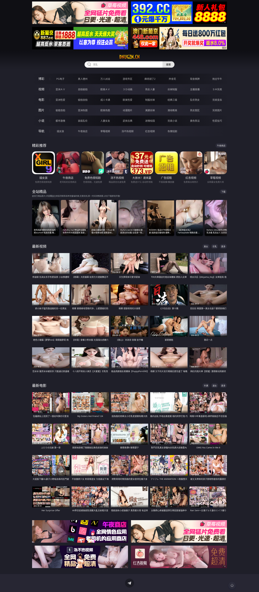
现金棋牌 (195, 79)
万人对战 (105, 79)
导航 (41, 131)
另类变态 (217, 99)
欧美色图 (105, 110)
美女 (206, 246)
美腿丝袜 (150, 110)
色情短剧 (172, 131)
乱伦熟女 (195, 99)
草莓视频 (105, 131)
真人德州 (83, 79)
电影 (41, 100)
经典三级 (172, 99)
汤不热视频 (128, 131)
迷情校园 (150, 120)
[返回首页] (232, 585)
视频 (41, 89)
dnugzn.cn (129, 57)
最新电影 (39, 385)
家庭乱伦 (83, 120)
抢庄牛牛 (217, 79)
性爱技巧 (217, 120)
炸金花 (172, 79)
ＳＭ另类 (217, 89)
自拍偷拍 (83, 89)
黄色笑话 (195, 120)
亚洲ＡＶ (60, 89)
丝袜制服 (172, 89)
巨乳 (215, 246)
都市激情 (60, 120)
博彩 (41, 79)
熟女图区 (195, 110)
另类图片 (217, 110)
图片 (41, 110)
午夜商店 (83, 131)
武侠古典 (127, 120)
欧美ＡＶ (105, 89)
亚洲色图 (83, 110)
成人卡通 (105, 99)
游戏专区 (127, 79)
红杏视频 (150, 131)
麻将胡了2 (149, 79)
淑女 (215, 385)
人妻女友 (105, 120)
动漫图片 (127, 110)
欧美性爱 (127, 99)
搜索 (168, 64)
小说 (41, 121)
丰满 (206, 385)
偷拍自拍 (83, 99)
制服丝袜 (150, 99)
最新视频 (39, 246)
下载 (223, 191)
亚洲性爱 (60, 99)
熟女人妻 (150, 89)
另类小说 (172, 120)
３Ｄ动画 (127, 89)
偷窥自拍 (60, 110)
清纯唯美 (172, 110)
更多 (223, 246)
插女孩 (60, 131)
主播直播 (195, 89)
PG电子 (60, 79)
